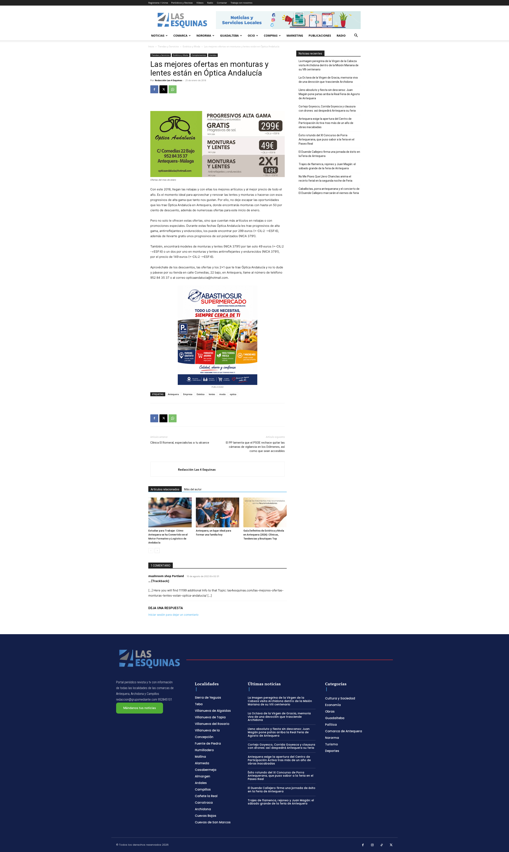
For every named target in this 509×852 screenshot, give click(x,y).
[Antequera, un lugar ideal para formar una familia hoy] (217, 512)
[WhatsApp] (173, 89)
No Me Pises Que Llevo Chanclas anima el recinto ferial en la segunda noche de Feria (325, 178)
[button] (356, 36)
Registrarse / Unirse (158, 2)
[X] (163, 89)
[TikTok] (382, 845)
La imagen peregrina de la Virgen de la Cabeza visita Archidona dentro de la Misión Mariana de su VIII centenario (328, 65)
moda (222, 394)
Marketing (295, 35)
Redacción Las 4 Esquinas (168, 80)
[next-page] (157, 550)
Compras (271, 35)
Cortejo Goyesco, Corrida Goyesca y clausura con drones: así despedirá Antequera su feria (327, 108)
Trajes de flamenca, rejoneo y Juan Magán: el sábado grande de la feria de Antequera (327, 166)
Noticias (157, 35)
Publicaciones (320, 35)
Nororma (203, 35)
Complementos (199, 55)
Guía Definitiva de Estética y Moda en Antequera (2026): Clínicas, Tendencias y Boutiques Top (263, 534)
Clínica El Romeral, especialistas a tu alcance (179, 442)
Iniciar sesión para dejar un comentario (173, 614)
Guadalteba (229, 35)
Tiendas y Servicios (168, 46)
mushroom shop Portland (166, 576)
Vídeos (199, 2)
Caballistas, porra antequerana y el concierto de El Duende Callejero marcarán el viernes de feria (329, 191)
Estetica (200, 394)
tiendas (213, 55)
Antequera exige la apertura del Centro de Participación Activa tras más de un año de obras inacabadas (326, 123)
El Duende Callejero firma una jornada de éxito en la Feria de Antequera (329, 154)
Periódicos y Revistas (182, 2)
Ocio (251, 35)
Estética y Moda (191, 46)
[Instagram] (372, 845)
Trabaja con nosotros (241, 2)
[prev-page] (150, 550)
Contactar (222, 2)
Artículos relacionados (165, 489)
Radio (210, 2)
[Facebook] (154, 89)
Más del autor (193, 489)
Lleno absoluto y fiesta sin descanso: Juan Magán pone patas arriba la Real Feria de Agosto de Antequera (329, 94)
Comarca (180, 35)
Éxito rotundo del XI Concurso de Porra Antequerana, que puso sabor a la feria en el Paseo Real (326, 139)
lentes (212, 394)
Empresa (187, 394)
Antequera (173, 394)
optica (233, 394)
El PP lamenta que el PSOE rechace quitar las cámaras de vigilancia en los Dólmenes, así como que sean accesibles (255, 447)
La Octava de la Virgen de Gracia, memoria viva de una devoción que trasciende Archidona (328, 79)
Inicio (151, 46)
